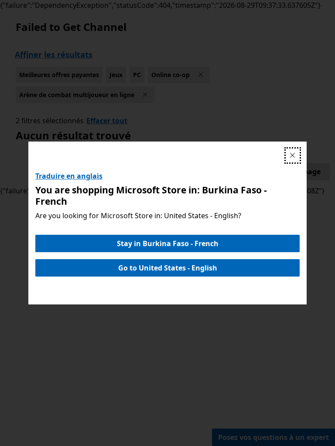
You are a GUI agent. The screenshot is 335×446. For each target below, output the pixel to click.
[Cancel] (293, 155)
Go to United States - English (167, 268)
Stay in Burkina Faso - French (168, 243)
